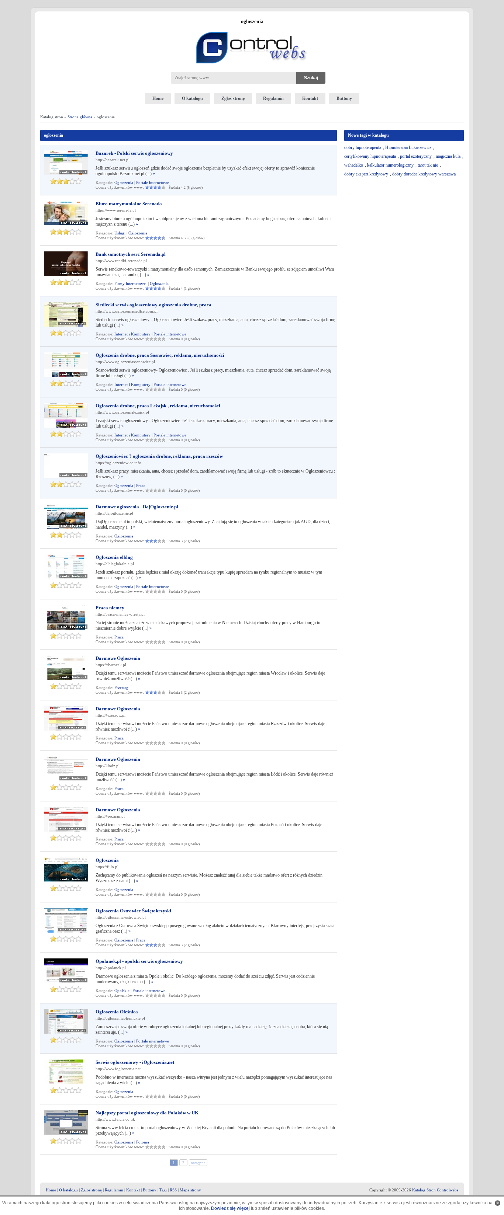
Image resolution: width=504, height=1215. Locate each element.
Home (157, 98)
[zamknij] (497, 1203)
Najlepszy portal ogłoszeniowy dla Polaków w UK (147, 1112)
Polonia (142, 1142)
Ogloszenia (107, 860)
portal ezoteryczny (416, 156)
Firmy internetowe (130, 283)
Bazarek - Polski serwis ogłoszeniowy (134, 153)
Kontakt (310, 98)
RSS (173, 1190)
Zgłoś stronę (233, 98)
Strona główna (80, 117)
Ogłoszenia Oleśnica (117, 1011)
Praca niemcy (110, 607)
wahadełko (353, 165)
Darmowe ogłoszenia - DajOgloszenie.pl (137, 506)
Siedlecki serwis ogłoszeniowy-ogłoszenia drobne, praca (153, 304)
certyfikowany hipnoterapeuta (370, 156)
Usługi (119, 233)
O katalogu (192, 98)
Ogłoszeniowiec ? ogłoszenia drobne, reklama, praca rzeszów (159, 456)
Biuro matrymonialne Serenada (129, 203)
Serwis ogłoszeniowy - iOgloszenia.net (135, 1062)
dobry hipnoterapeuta (362, 147)
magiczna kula (448, 156)
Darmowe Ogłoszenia (118, 658)
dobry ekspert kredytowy (366, 174)
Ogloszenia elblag (114, 557)
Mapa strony (190, 1190)
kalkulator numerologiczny (390, 165)
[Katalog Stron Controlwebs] (252, 29)
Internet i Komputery (132, 334)
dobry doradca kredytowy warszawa (424, 174)
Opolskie (122, 990)
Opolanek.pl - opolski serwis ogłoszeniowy (139, 961)
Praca (140, 485)
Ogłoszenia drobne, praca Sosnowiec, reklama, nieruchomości (160, 355)
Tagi (163, 1190)
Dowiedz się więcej (230, 1208)
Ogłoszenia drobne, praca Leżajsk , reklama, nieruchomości (158, 405)
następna (198, 1162)
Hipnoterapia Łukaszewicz (408, 147)
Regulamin (273, 98)
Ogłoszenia (123, 182)
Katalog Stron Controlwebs (435, 1190)
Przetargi (122, 687)
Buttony (344, 98)
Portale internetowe (152, 182)
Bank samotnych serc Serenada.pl (131, 254)
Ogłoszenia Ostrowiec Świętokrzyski (133, 910)
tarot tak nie (428, 165)
